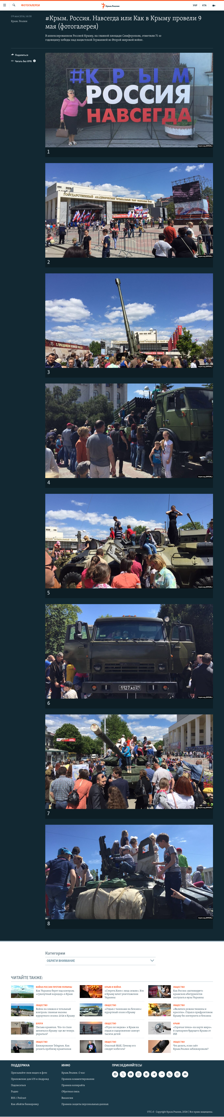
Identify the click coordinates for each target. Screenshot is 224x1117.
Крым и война (113, 987)
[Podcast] (177, 1074)
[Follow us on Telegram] (154, 1074)
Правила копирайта (73, 1085)
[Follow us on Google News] (146, 1074)
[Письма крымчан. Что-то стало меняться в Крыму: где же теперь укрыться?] (22, 1028)
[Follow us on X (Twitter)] (123, 1074)
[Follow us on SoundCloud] (162, 1074)
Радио (14, 1092)
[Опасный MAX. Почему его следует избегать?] (91, 1046)
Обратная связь (70, 1092)
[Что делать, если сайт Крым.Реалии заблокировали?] (159, 1046)
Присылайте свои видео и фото (29, 1073)
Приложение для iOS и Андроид (30, 1079)
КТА (204, 5)
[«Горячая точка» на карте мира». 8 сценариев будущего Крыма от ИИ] (159, 1028)
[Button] (19, 56)
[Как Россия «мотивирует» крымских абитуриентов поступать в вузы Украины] (159, 991)
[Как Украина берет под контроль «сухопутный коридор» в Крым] (22, 991)
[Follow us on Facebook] (115, 1074)
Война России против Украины (54, 987)
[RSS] (169, 1074)
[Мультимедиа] (214, 5)
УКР (195, 5)
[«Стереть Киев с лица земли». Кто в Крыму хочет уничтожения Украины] (91, 991)
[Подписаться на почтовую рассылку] (185, 1074)
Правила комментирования (77, 1079)
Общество (179, 987)
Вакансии (67, 1098)
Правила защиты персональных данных (84, 1104)
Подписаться (18, 1085)
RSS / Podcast (18, 1098)
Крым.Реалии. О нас (73, 1073)
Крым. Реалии (19, 21)
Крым (176, 1023)
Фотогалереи (30, 5)
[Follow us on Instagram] (138, 1074)
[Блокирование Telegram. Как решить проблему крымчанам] (22, 1046)
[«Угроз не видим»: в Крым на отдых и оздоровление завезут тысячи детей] (91, 1028)
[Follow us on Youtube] (131, 1074)
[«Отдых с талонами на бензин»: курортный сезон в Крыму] (91, 1009)
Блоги (39, 1023)
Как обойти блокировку (25, 1104)
